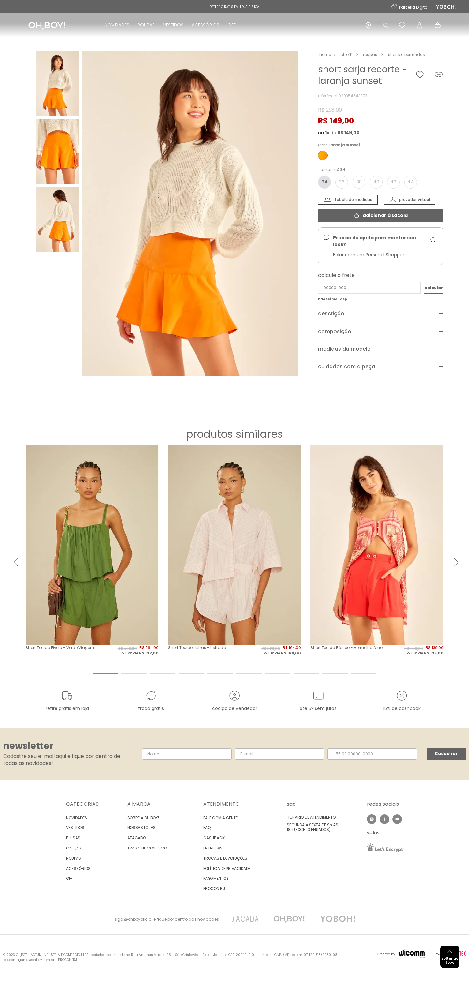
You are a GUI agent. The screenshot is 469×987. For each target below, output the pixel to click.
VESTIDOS (173, 25)
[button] (190, 214)
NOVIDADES (117, 25)
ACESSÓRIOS (205, 25)
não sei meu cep (332, 299)
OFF (231, 25)
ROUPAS (146, 25)
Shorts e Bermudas (406, 54)
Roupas (370, 54)
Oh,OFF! (346, 54)
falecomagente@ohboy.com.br (28, 959)
